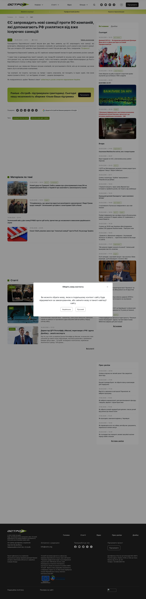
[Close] (107, 287)
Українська (66, 309)
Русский (80, 309)
